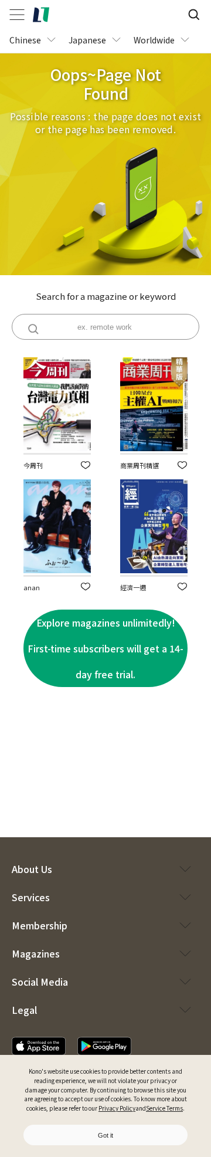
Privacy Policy (116, 1108)
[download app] (39, 1046)
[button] (85, 465)
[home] (41, 14)
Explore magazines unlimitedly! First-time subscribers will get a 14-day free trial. (105, 648)
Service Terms (164, 1108)
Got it (105, 1135)
